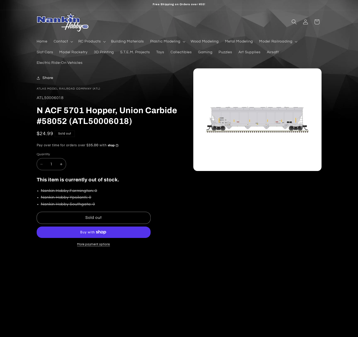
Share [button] (47, 78)
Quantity (43, 154)
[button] (63, 41)
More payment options (93, 244)
